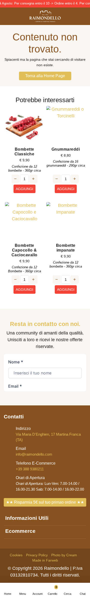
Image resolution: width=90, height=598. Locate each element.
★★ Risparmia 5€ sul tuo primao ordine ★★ (45, 502)
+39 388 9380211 (36, 466)
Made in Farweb (45, 560)
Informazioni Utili (26, 518)
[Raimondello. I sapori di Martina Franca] (45, 16)
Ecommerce (20, 531)
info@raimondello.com (34, 451)
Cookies (16, 555)
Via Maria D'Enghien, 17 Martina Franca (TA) (48, 434)
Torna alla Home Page (45, 76)
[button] (67, 590)
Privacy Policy (37, 555)
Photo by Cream (64, 555)
